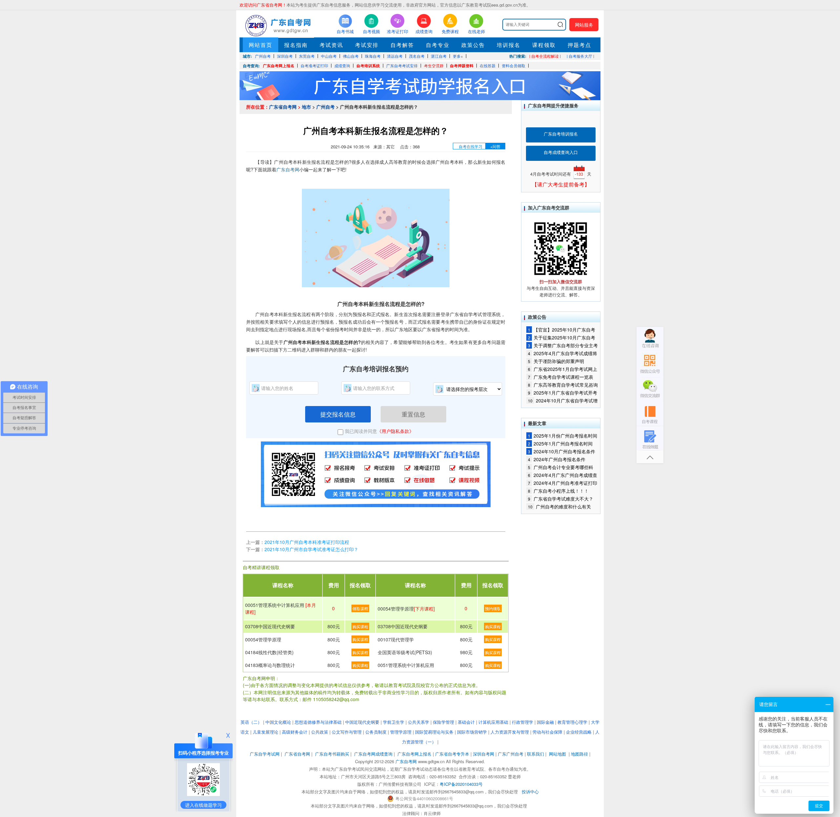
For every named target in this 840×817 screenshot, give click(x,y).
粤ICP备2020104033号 (461, 784)
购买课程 (360, 626)
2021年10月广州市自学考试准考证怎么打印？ (311, 549)
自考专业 (438, 45)
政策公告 (473, 45)
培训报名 (508, 45)
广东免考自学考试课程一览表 (560, 377)
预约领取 (493, 608)
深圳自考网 (483, 754)
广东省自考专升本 (452, 754)
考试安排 (367, 45)
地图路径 (580, 754)
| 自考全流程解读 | (545, 56)
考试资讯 (331, 45)
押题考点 (579, 45)
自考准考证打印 (314, 65)
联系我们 (535, 754)
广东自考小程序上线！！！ (558, 490)
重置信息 (413, 414)
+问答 (495, 146)
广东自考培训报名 (561, 134)
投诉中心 (530, 791)
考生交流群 (434, 65)
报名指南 (296, 45)
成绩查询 (342, 65)
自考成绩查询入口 (561, 152)
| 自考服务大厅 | (580, 56)
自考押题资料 (461, 66)
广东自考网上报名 (278, 66)
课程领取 (544, 45)
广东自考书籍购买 (332, 754)
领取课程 (360, 608)
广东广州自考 (510, 754)
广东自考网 (287, 169)
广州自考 (325, 106)
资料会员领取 (513, 65)
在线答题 (487, 65)
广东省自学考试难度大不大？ (560, 498)
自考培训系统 (368, 66)
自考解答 (402, 45)
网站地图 (557, 754)
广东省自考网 (283, 106)
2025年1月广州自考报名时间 (560, 443)
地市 (306, 106)
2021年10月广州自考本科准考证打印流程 (306, 542)
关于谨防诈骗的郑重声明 (556, 361)
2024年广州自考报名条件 (556, 459)
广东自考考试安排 (402, 65)
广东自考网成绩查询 (373, 754)
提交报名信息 (338, 414)
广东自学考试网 (265, 754)
